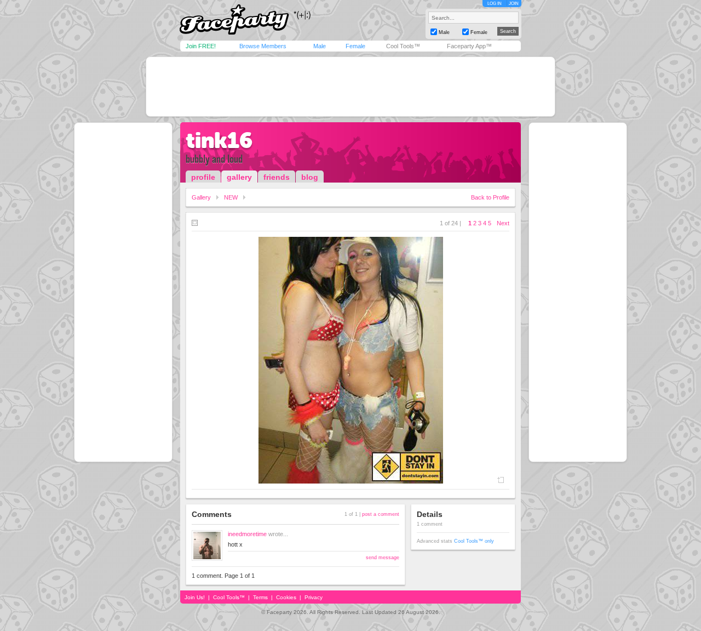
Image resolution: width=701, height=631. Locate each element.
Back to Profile (490, 197)
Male (319, 46)
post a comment (380, 514)
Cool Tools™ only (474, 541)
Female (355, 46)
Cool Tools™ (403, 46)
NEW (231, 197)
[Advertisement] (350, 86)
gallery (239, 177)
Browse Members (262, 46)
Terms (260, 597)
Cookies (286, 597)
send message (382, 557)
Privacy (313, 597)
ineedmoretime (247, 534)
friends (276, 177)
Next (503, 223)
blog (309, 177)
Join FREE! (201, 46)
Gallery (201, 197)
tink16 (219, 140)
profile (203, 177)
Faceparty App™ (469, 46)
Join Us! (195, 597)
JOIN (514, 3)
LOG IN (494, 3)
